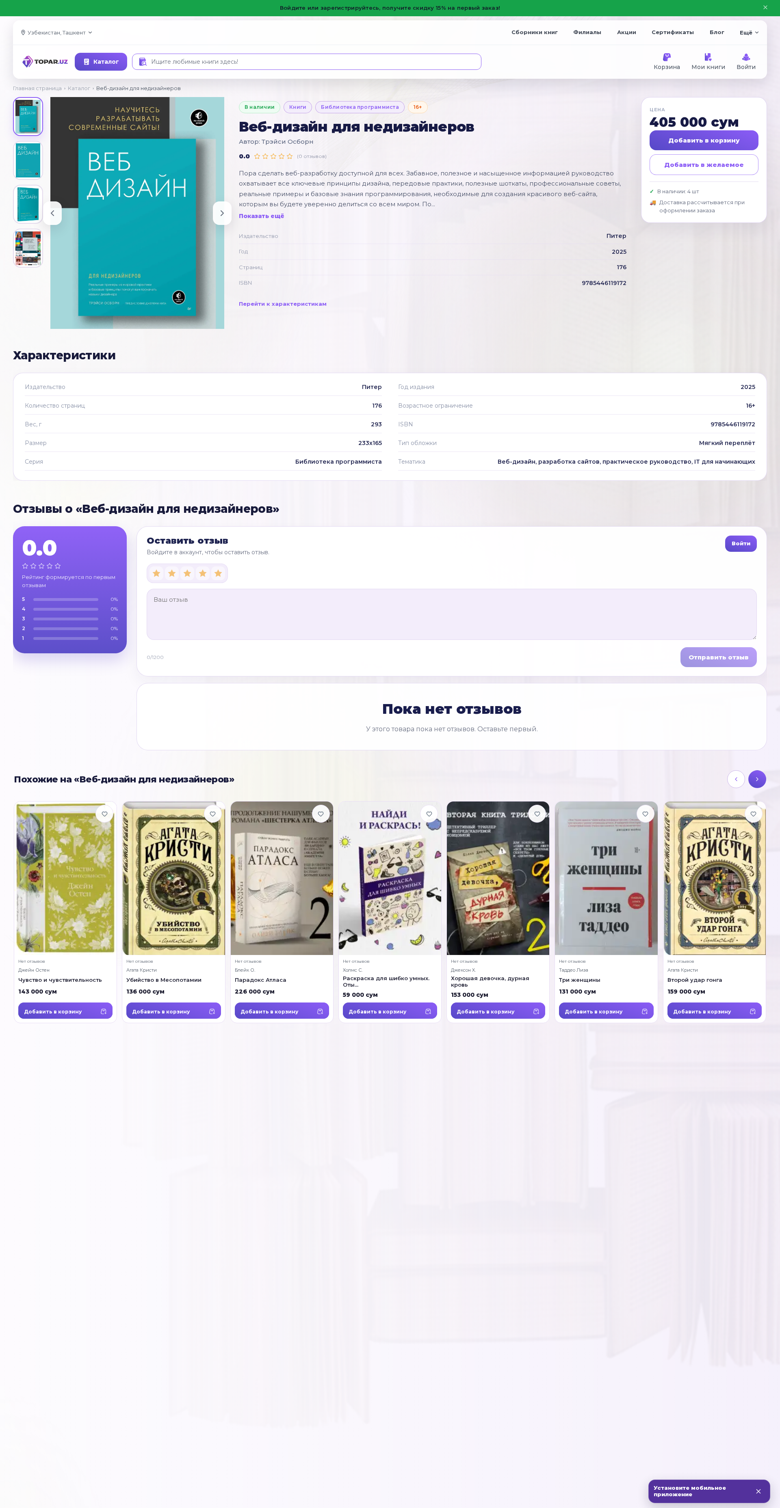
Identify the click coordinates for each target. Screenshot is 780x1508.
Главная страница (37, 88)
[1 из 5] (156, 573)
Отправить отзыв (719, 657)
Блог (717, 32)
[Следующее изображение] (222, 213)
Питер (616, 236)
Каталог (106, 61)
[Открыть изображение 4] (28, 248)
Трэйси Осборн (288, 141)
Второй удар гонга (694, 979)
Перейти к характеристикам (283, 303)
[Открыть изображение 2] (28, 160)
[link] (65, 912)
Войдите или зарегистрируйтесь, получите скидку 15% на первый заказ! (390, 7)
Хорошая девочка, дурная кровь (490, 980)
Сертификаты (673, 32)
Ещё (746, 32)
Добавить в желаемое (704, 165)
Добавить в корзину (704, 140)
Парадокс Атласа (260, 979)
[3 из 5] (187, 573)
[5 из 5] (218, 573)
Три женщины (579, 979)
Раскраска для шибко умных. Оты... (386, 980)
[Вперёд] (757, 779)
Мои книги (708, 67)
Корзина (667, 67)
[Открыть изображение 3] (28, 204)
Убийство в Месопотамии (164, 979)
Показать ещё (261, 216)
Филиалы (587, 32)
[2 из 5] (172, 573)
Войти (746, 67)
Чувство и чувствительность (60, 979)
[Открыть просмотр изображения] (137, 213)
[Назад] (736, 779)
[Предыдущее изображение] (52, 213)
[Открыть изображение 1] (28, 116)
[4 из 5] (203, 573)
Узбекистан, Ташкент (57, 32)
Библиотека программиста (360, 107)
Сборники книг (534, 32)
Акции (626, 32)
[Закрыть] (758, 1491)
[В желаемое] (104, 814)
